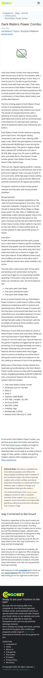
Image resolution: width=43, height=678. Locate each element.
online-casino (10, 16)
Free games (11, 652)
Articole (25, 13)
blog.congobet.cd (8, 460)
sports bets (29, 632)
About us (9, 649)
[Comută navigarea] (39, 3)
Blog (17, 13)
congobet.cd (8, 13)
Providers (10, 657)
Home (16, 31)
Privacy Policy (11, 660)
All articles (25, 31)
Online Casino (7, 34)
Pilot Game (10, 654)
